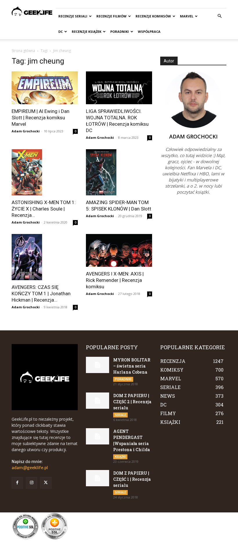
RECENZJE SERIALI (72, 16)
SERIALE (120, 415)
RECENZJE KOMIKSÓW (153, 16)
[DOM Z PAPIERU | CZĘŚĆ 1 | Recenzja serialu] (97, 478)
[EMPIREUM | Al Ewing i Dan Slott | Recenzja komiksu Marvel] (45, 87)
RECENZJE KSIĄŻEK (86, 31)
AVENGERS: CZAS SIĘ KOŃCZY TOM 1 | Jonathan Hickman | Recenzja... (41, 293)
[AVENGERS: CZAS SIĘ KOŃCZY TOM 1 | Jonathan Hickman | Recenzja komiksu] (45, 257)
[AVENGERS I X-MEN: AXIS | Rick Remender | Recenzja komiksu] (119, 250)
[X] (45, 482)
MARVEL (186, 16)
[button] (219, 16)
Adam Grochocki (26, 131)
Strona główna (23, 50)
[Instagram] (31, 482)
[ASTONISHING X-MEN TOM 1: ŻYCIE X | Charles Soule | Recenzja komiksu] (45, 172)
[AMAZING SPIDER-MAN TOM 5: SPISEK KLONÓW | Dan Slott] (119, 172)
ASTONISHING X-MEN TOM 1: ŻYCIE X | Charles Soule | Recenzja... (44, 208)
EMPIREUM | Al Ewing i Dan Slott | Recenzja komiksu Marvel (40, 117)
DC (60, 31)
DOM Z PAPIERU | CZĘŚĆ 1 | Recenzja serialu (132, 479)
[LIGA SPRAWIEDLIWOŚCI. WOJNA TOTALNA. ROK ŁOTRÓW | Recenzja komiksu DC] (119, 87)
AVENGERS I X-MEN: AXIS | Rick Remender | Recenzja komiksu (115, 280)
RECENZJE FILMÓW (111, 16)
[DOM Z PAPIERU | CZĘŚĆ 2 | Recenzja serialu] (97, 400)
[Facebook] (17, 482)
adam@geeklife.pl (30, 467)
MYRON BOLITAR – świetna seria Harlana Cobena (131, 366)
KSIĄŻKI (120, 457)
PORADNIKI (119, 31)
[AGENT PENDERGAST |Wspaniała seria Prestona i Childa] (97, 436)
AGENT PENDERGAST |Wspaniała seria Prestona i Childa (131, 440)
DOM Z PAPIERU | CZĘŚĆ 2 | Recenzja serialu (132, 401)
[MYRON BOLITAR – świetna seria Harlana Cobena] (97, 365)
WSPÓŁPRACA (149, 31)
